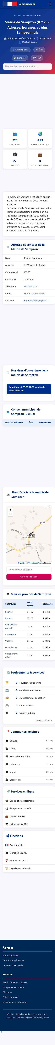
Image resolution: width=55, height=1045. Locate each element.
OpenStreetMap (34, 563)
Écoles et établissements (19, 800)
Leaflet (22, 563)
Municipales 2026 (16, 853)
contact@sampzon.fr (34, 293)
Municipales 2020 (16, 860)
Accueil (17, 15)
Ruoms (8, 618)
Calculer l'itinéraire (29, 577)
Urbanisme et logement (15, 1002)
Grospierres (11, 647)
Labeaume (10, 634)
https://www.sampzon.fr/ (36, 300)
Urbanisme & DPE (16, 824)
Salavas (9, 611)
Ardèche (27, 15)
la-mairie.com (28, 1014)
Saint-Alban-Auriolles (29, 756)
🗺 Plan (37, 57)
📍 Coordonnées (20, 49)
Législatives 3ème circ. (18, 868)
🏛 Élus (39, 49)
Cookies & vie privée (13, 965)
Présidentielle (14, 845)
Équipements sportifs (18, 808)
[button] (32, 535)
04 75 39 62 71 (31, 286)
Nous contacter (10, 955)
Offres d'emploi (15, 816)
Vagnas (9, 640)
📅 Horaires (20, 57)
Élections (7, 992)
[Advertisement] (27, 102)
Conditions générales (13, 960)
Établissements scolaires (15, 982)
